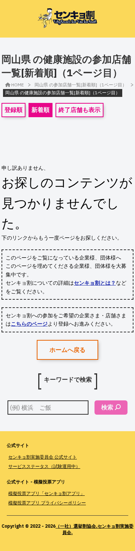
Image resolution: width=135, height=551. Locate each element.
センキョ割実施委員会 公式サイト (42, 457)
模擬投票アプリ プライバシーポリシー (47, 503)
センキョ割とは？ (95, 282)
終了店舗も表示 (79, 109)
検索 (107, 407)
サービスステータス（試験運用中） (44, 466)
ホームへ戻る (68, 349)
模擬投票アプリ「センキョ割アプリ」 (46, 493)
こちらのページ (29, 323)
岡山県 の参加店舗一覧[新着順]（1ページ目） (80, 85)
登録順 (13, 109)
